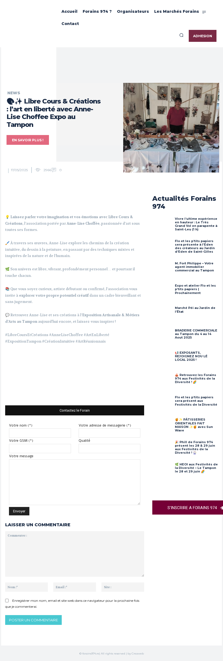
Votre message (21, 456)
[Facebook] (49, 200)
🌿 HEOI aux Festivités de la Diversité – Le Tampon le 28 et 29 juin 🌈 (196, 467)
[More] (99, 200)
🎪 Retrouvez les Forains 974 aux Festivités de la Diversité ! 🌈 (195, 378)
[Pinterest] (74, 200)
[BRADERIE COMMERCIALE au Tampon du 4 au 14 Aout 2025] (162, 338)
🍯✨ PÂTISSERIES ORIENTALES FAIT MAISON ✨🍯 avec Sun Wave (194, 425)
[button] (181, 35)
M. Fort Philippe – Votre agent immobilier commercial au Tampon (194, 266)
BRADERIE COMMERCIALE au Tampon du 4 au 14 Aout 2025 (196, 333)
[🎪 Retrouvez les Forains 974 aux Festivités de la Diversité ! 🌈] (162, 383)
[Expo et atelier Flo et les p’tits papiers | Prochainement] (162, 293)
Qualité (84, 440)
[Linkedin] (86, 200)
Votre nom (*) (20, 425)
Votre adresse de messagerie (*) (105, 425)
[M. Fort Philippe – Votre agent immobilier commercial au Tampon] (162, 271)
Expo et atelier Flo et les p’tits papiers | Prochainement (195, 289)
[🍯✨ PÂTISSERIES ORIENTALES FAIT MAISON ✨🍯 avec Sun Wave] (162, 427)
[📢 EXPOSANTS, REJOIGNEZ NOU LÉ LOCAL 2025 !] (162, 361)
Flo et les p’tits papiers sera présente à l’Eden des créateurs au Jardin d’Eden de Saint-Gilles (195, 246)
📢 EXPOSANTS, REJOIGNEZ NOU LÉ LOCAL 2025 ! (191, 356)
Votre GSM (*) (21, 440)
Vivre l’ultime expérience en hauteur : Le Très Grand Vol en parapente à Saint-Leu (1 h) (196, 224)
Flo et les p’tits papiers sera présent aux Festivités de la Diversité (196, 400)
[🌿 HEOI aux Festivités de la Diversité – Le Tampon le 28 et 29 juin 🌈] (162, 472)
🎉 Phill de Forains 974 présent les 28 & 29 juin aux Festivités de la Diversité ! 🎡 (195, 447)
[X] (61, 200)
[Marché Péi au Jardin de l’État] (162, 316)
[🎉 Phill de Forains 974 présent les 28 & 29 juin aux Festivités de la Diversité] (162, 450)
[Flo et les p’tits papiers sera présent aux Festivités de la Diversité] (162, 405)
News (13, 93)
